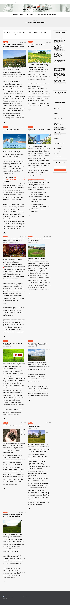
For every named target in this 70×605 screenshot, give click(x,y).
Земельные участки (13, 132)
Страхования (57, 156)
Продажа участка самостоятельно (34, 425)
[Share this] (7, 122)
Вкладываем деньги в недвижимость (11, 130)
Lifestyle (56, 110)
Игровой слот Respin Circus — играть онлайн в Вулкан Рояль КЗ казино (60, 74)
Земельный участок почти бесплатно (12, 344)
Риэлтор (56, 153)
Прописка (56, 151)
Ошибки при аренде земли (12, 425)
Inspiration (56, 108)
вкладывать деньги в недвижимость (14, 178)
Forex (55, 105)
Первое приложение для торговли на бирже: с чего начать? (59, 41)
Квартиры (21, 132)
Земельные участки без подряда (36, 45)
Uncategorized (57, 116)
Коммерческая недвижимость (36, 179)
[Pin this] (16, 122)
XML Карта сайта (29, 597)
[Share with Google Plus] (13, 122)
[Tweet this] (10, 122)
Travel (55, 113)
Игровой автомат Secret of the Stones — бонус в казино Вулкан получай (60, 85)
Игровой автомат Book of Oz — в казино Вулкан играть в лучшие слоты (59, 69)
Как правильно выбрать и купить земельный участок (13, 515)
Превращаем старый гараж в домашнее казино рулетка (13, 239)
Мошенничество (25, 2)
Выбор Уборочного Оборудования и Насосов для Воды (58, 37)
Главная (15, 14)
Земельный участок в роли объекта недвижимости (37, 344)
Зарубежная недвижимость (47, 14)
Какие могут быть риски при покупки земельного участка (13, 45)
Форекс (22, 14)
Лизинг (55, 140)
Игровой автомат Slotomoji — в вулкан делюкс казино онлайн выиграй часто (59, 79)
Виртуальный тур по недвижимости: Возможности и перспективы (59, 55)
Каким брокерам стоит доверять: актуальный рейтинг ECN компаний (59, 60)
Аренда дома (6, 132)
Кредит (5, 2)
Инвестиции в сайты (59, 129)
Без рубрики (56, 121)
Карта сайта (22, 597)
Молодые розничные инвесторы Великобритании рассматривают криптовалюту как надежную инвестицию (59, 48)
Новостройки (31, 14)
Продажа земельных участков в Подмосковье (39, 239)
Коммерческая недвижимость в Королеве (39, 130)
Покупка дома (13, 2)
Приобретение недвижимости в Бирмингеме (58, 65)
